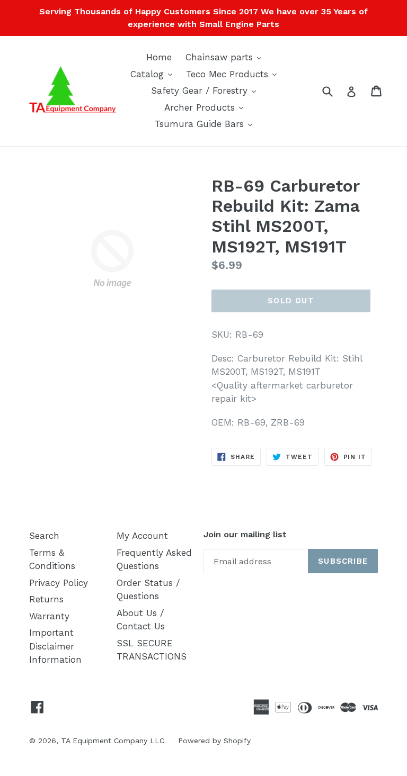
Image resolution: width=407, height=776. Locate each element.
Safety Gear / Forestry (206, 90)
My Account (142, 535)
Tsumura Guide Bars (206, 123)
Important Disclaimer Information (55, 646)
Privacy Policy (58, 583)
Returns (46, 599)
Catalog (154, 73)
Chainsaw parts (226, 56)
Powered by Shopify (214, 740)
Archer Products (206, 107)
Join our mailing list (245, 534)
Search (44, 535)
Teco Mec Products (234, 73)
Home (159, 57)
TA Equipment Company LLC (112, 740)
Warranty (49, 616)
